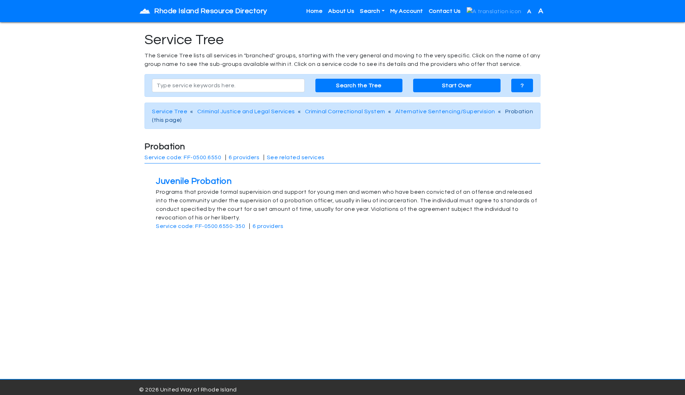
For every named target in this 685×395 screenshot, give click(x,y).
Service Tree (169, 111)
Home (314, 11)
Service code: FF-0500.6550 (182, 157)
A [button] (535, 11)
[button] (494, 11)
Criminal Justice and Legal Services (246, 111)
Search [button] (370, 11)
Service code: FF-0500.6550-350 (200, 226)
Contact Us (445, 11)
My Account (406, 11)
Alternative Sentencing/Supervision (445, 111)
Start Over (457, 85)
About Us (341, 11)
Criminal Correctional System (345, 111)
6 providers (244, 157)
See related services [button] (296, 157)
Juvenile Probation (194, 181)
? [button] (522, 85)
